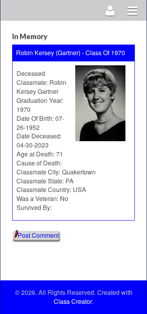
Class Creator (73, 301)
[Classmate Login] (110, 10)
